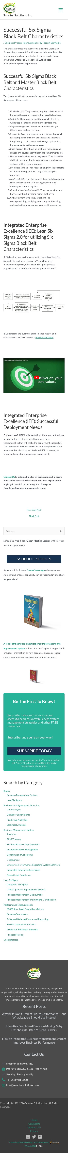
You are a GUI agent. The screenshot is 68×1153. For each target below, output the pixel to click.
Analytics (11, 834)
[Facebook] (28, 1137)
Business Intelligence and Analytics (21, 805)
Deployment (13, 859)
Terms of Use (34, 1127)
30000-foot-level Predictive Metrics (25, 909)
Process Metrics (15, 934)
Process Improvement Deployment (24, 894)
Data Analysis (14, 809)
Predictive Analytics (17, 819)
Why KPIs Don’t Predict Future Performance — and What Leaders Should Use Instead (34, 1015)
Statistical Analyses (16, 824)
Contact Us (9, 476)
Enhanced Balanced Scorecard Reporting (27, 919)
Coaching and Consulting (20, 854)
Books (6, 790)
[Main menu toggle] (61, 10)
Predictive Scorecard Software (22, 929)
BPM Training (14, 839)
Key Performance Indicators (21, 924)
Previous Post (34, 510)
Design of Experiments (18, 814)
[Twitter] (34, 1137)
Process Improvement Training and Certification (31, 899)
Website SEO (30, 1146)
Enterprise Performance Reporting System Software (33, 864)
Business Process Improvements (21, 42)
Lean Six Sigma (14, 800)
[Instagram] (40, 1137)
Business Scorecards (17, 914)
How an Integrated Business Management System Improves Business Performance (34, 1040)
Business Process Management (22, 849)
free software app (36, 570)
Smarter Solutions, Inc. (18, 15)
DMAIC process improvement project (26, 889)
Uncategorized (10, 939)
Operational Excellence (19, 875)
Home (34, 1119)
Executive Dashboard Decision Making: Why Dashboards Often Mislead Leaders (34, 1028)
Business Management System (22, 795)
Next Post (34, 516)
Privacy (34, 1131)
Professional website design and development (29, 1142)
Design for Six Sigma (17, 884)
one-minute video (44, 337)
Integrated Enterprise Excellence (23, 869)
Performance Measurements (18, 904)
